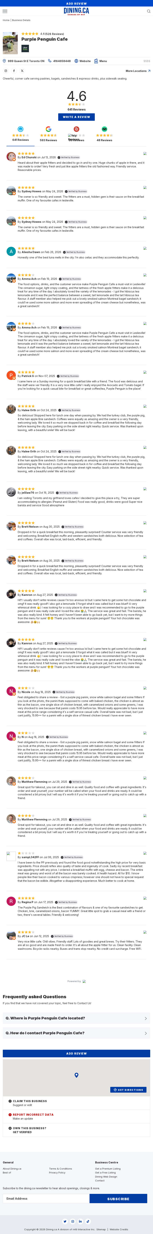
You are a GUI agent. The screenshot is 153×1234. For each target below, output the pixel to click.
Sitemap (101, 1229)
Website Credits (119, 1229)
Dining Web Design (106, 1176)
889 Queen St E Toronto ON (26, 61)
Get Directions (130, 1090)
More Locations (136, 70)
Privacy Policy (57, 1172)
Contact (99, 1180)
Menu (103, 61)
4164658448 (62, 61)
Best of (7, 1172)
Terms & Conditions (60, 1168)
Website (85, 61)
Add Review (76, 3)
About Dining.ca (12, 1168)
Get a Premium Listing (108, 1168)
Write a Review (76, 117)
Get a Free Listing (105, 1172)
